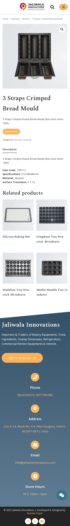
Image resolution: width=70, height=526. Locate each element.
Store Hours (35, 487)
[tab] (10, 149)
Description (10, 149)
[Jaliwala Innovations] (32, 6)
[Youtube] (42, 521)
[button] (22, 358)
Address (35, 419)
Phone (35, 387)
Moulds (26, 18)
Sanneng (15, 18)
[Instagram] (35, 521)
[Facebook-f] (28, 521)
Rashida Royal (34, 513)
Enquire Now (11, 131)
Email (35, 455)
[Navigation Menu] (63, 7)
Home (5, 18)
